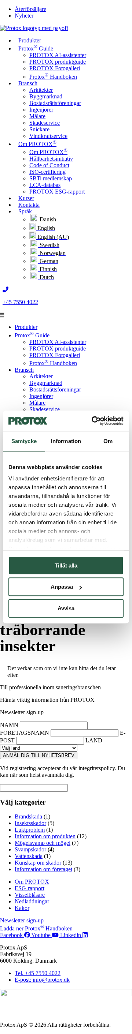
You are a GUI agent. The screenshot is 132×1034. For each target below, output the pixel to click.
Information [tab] (66, 441)
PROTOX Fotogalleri (54, 68)
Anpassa (62, 587)
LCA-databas (44, 185)
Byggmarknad (45, 96)
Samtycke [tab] (24, 441)
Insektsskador (30, 823)
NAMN (9, 725)
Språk (25, 211)
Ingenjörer (41, 109)
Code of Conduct (49, 165)
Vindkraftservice (48, 136)
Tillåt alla (66, 565)
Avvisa (66, 608)
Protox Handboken (53, 77)
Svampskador (30, 849)
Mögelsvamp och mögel (42, 843)
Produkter (29, 40)
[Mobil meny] (2, 315)
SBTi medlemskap (50, 178)
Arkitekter (41, 90)
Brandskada (28, 816)
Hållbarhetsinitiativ (51, 159)
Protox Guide (35, 48)
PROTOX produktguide (57, 62)
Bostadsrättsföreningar (55, 103)
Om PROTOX (37, 143)
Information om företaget (43, 869)
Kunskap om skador (38, 862)
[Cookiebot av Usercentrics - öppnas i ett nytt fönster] (93, 421)
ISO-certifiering (47, 172)
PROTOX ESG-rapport (57, 191)
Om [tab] (108, 441)
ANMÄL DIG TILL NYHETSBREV (38, 755)
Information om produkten (45, 836)
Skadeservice (44, 123)
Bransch (27, 83)
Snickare (39, 129)
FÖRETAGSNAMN (24, 733)
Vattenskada (29, 856)
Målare (37, 116)
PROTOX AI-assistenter (57, 55)
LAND (93, 740)
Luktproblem (30, 830)
